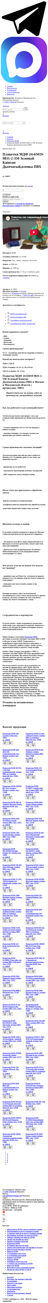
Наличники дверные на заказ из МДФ (22, 1235)
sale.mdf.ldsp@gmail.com (12, 1196)
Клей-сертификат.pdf (18, 317)
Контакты (11, 94)
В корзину (6, 194)
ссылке (23, 291)
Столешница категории (16, 1255)
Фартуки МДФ (13, 1266)
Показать (20, 102)
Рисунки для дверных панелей (19, 1279)
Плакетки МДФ (31, 637)
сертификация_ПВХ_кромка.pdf (22, 324)
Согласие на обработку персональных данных (18, 205)
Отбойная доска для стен (17, 1262)
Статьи (10, 1295)
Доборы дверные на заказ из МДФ (21, 1237)
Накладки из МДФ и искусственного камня (24, 1229)
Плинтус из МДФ (14, 1257)
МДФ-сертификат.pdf (18, 314)
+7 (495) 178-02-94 (10, 102)
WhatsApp (15, 293)
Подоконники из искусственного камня (23, 1231)
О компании (11, 90)
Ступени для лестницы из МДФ (20, 1264)
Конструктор (12, 88)
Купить (5, 201)
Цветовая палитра (14, 1287)
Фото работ (11, 1285)
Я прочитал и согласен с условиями (21, 205)
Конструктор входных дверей (19, 1249)
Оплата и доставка (14, 1283)
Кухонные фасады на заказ (18, 1245)
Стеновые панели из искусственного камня (24, 1233)
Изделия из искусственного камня (20, 1268)
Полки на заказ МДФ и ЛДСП (19, 1270)
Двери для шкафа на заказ (17, 1239)
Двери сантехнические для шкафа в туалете (25, 1247)
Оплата (10, 86)
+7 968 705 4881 (28, 295)
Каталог (10, 1277)
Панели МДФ (12, 1251)
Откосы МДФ (12, 1259)
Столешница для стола (16, 1253)
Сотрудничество (13, 92)
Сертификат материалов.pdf (21, 320)
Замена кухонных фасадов (17, 1241)
